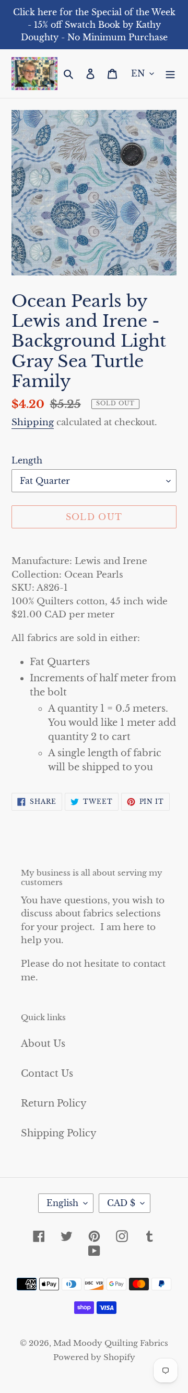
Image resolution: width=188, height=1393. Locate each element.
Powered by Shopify (94, 1357)
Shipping (32, 422)
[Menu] (170, 73)
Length (26, 460)
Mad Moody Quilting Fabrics (110, 1343)
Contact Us (47, 1073)
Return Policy (54, 1103)
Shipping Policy (59, 1133)
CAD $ (121, 1203)
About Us (43, 1043)
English (62, 1203)
